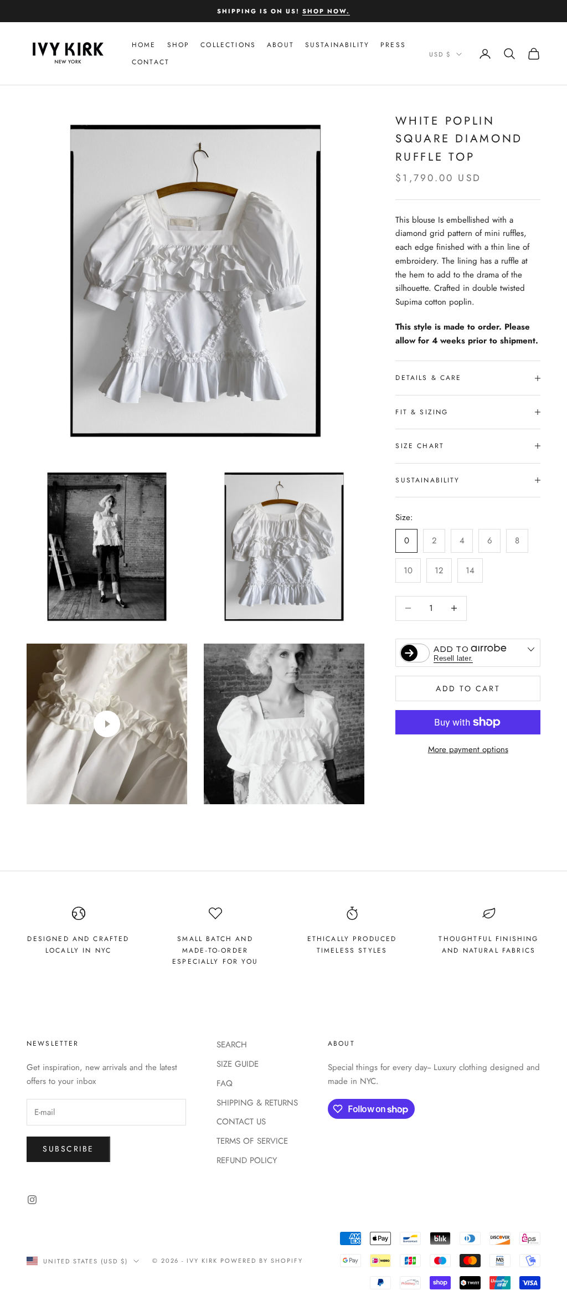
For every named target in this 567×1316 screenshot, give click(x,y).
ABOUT (280, 45)
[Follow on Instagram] (32, 1199)
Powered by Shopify (261, 1260)
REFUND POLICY (247, 1160)
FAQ (225, 1083)
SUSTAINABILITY (337, 45)
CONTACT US (241, 1121)
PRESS (393, 45)
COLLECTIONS (228, 45)
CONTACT (150, 62)
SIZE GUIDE (238, 1064)
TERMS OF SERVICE (252, 1141)
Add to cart (468, 688)
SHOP (178, 45)
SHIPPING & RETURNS (257, 1103)
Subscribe (68, 1148)
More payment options (468, 749)
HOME (144, 45)
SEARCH (232, 1045)
